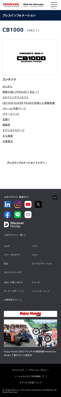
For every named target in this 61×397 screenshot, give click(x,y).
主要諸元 (8, 141)
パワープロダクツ (12, 255)
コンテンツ (9, 79)
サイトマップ (18, 370)
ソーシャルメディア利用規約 (28, 376)
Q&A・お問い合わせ (13, 282)
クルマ (7, 246)
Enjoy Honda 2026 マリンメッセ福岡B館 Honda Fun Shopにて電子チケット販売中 (30, 353)
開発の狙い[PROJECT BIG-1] (21, 92)
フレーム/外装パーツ (14, 108)
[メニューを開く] (54, 5)
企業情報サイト (11, 300)
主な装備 (8, 136)
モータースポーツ (12, 291)
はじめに (8, 86)
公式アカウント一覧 (13, 235)
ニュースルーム (39, 291)
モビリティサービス (13, 272)
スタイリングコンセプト (16, 97)
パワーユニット (11, 114)
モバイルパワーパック (42, 264)
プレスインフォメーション (19, 15)
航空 (6, 264)
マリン (35, 255)
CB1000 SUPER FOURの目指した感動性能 (29, 103)
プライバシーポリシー (39, 370)
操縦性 (6, 125)
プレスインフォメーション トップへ (26, 163)
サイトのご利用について (30, 383)
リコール (36, 282)
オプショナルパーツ (14, 130)
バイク (35, 246)
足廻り (6, 119)
